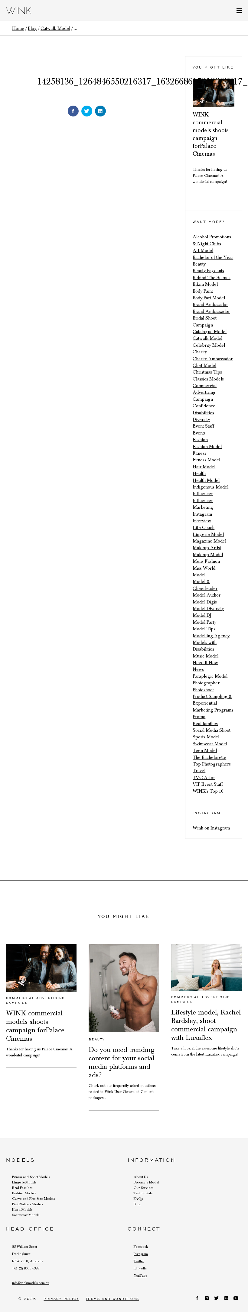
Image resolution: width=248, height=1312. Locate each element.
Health (199, 473)
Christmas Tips (207, 372)
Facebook (141, 1246)
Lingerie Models (24, 1182)
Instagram (202, 514)
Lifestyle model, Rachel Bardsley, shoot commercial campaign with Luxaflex (206, 1025)
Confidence (204, 406)
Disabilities (203, 413)
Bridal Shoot (205, 318)
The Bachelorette (209, 757)
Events (199, 433)
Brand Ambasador (210, 304)
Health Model (206, 480)
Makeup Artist (207, 547)
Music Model (205, 656)
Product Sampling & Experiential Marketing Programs (213, 703)
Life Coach (203, 527)
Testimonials (143, 1193)
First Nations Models (27, 1204)
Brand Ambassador (211, 311)
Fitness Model (206, 460)
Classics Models (208, 379)
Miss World (204, 568)
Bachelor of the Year (213, 257)
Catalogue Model (210, 331)
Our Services (143, 1188)
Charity (200, 352)
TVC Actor (204, 777)
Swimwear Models (26, 1215)
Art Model (203, 250)
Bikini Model (205, 284)
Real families (205, 723)
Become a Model (146, 1182)
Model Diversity (208, 608)
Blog (137, 1204)
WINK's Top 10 (208, 791)
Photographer (206, 683)
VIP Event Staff (208, 784)
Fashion (200, 439)
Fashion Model (207, 446)
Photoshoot (203, 690)
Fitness (199, 453)
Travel (199, 770)
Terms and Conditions (112, 1299)
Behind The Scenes (211, 277)
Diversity (201, 419)
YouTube (140, 1275)
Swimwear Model (210, 744)
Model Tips (204, 629)
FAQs (138, 1198)
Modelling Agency (211, 635)
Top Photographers (212, 764)
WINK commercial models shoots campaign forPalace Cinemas (35, 1026)
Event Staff (203, 426)
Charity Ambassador (213, 358)
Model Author (206, 595)
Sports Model (206, 737)
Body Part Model (209, 298)
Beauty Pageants (208, 270)
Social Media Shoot (211, 730)
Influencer (203, 493)
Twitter (139, 1261)
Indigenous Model (210, 487)
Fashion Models (24, 1193)
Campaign (203, 325)
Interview (202, 521)
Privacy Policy (61, 1299)
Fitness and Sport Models (31, 1177)
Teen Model (205, 750)
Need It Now (205, 662)
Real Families (22, 1188)
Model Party (204, 622)
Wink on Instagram (211, 828)
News (198, 669)
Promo (199, 716)
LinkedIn (140, 1268)
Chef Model (204, 365)
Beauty (199, 264)
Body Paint (203, 291)
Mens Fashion (206, 561)
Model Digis (205, 602)
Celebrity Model (209, 345)
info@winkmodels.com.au (30, 1283)
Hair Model (204, 467)
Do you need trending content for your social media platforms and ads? (122, 1062)
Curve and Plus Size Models (33, 1198)
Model (199, 575)
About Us (141, 1177)
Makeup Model (208, 554)
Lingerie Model (208, 534)
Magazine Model (209, 541)
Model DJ (202, 615)
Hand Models (22, 1209)
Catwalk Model (207, 338)
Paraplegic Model (210, 676)
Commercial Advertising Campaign (205, 392)
